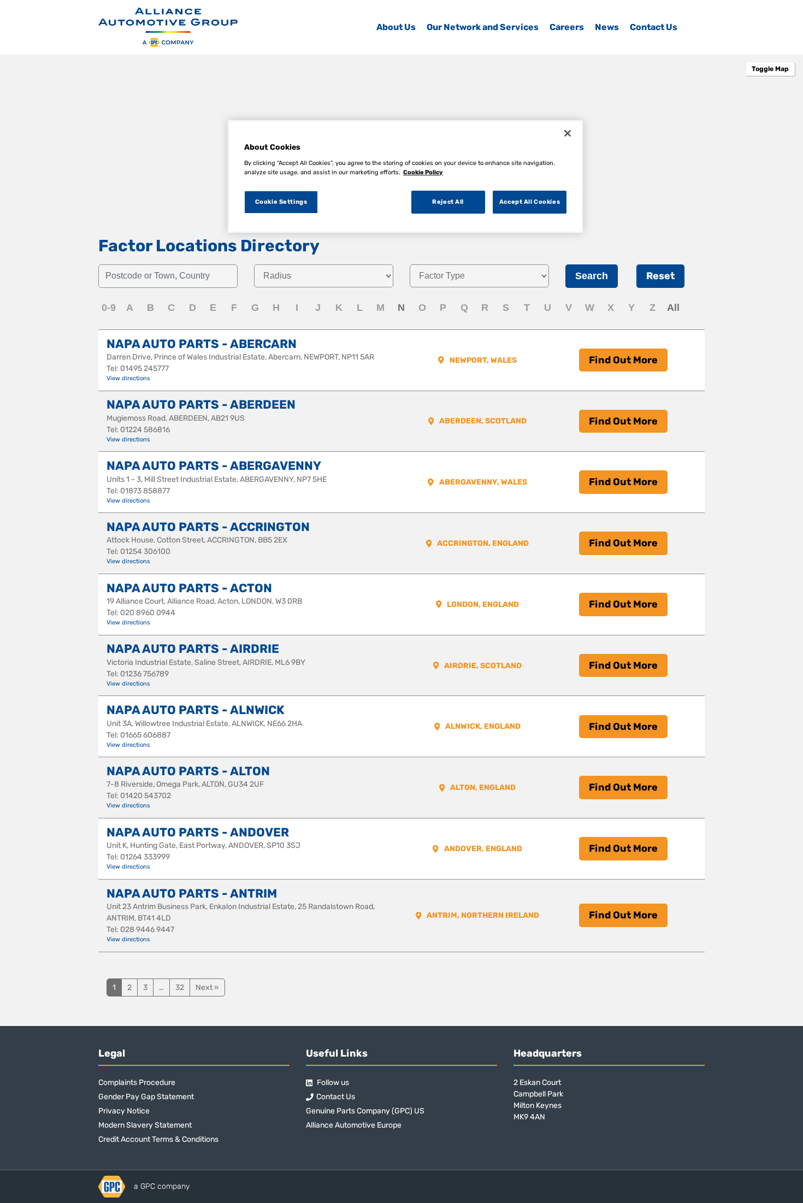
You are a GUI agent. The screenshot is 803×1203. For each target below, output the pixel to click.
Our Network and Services (483, 27)
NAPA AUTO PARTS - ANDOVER (198, 832)
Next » (207, 987)
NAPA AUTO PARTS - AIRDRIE (193, 648)
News (607, 27)
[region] (405, 176)
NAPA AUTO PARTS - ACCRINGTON (208, 527)
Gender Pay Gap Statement (146, 1096)
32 (179, 987)
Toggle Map (770, 69)
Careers (567, 27)
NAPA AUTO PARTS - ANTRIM (192, 893)
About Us (396, 27)
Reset (660, 276)
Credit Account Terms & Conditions (158, 1139)
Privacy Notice (124, 1111)
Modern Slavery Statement (145, 1125)
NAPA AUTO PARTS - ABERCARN (202, 344)
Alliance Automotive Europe (354, 1125)
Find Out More (623, 360)
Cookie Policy (423, 172)
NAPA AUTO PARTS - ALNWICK (196, 710)
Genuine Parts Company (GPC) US (365, 1111)
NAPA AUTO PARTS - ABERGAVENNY (214, 465)
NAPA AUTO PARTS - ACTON (189, 588)
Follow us (332, 1082)
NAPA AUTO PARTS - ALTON (188, 771)
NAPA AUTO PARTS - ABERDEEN (201, 404)
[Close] (568, 133)
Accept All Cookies (529, 201)
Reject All (448, 201)
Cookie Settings (281, 201)
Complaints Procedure (136, 1082)
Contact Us (653, 27)
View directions (128, 378)
